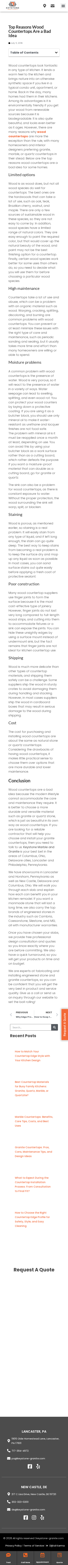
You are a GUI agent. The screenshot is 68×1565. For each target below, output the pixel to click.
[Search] (54, 1027)
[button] (63, 6)
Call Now (25, 1562)
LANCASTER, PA (34, 1431)
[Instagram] (34, 1517)
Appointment (42, 1562)
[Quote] (59, 1555)
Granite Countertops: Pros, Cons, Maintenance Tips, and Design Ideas (33, 1152)
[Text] (8, 1555)
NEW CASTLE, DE (34, 1487)
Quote (59, 1562)
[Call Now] (25, 1555)
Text (8, 1562)
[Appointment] (42, 1555)
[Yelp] (38, 1466)
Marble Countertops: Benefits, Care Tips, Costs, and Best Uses (34, 1121)
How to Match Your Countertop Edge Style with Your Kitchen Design (32, 1056)
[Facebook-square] (29, 1466)
